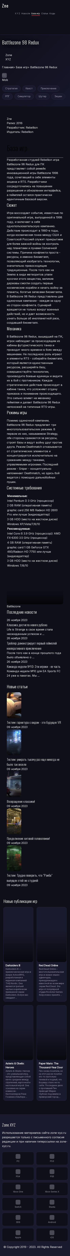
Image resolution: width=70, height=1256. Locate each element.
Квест (29, 88)
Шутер (42, 96)
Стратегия (11, 88)
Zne (5, 5)
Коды (52, 13)
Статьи (44, 13)
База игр (35, 13)
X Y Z (17, 13)
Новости (25, 13)
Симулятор (24, 96)
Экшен (58, 96)
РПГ (7, 96)
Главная (7, 67)
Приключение (48, 88)
